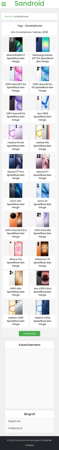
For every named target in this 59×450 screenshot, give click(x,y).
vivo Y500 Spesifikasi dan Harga (42, 116)
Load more (29, 333)
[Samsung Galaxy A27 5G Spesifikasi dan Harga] (42, 44)
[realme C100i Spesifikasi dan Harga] (15, 307)
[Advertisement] (29, 379)
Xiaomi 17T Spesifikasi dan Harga (42, 175)
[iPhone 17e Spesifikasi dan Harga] (15, 248)
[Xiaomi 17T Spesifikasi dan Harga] (42, 161)
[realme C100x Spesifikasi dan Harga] (42, 307)
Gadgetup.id (15, 428)
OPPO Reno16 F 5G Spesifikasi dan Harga (15, 87)
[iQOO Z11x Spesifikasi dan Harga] (15, 190)
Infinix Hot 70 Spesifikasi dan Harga (42, 262)
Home (8, 16)
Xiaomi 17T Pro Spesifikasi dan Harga (16, 175)
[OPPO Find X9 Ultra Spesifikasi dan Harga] (15, 219)
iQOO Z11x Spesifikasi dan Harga (16, 204)
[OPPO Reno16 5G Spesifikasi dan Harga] (15, 102)
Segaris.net (14, 421)
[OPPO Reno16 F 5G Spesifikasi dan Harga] (15, 73)
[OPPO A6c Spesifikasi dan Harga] (15, 278)
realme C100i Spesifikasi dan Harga (16, 321)
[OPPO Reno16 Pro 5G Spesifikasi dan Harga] (42, 73)
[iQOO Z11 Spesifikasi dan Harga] (42, 190)
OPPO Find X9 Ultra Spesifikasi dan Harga (16, 233)
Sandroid (29, 3)
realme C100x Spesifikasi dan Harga (42, 321)
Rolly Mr (48, 440)
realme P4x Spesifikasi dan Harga (42, 146)
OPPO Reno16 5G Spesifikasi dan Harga (15, 116)
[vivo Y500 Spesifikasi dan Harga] (42, 102)
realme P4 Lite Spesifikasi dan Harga (16, 146)
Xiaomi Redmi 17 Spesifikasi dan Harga (15, 58)
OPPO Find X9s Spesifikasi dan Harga (42, 233)
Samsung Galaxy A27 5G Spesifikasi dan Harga (42, 58)
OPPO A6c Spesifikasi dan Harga (16, 292)
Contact (29, 445)
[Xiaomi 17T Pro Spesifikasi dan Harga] (15, 161)
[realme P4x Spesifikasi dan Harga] (42, 132)
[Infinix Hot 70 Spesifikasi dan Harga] (42, 248)
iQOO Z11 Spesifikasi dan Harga (42, 204)
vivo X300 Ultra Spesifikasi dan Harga (42, 292)
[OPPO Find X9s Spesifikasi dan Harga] (42, 219)
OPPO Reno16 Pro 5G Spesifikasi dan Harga (42, 87)
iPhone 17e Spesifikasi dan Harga (16, 262)
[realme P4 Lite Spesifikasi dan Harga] (15, 132)
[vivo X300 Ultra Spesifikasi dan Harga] (42, 278)
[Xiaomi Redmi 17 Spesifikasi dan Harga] (15, 44)
